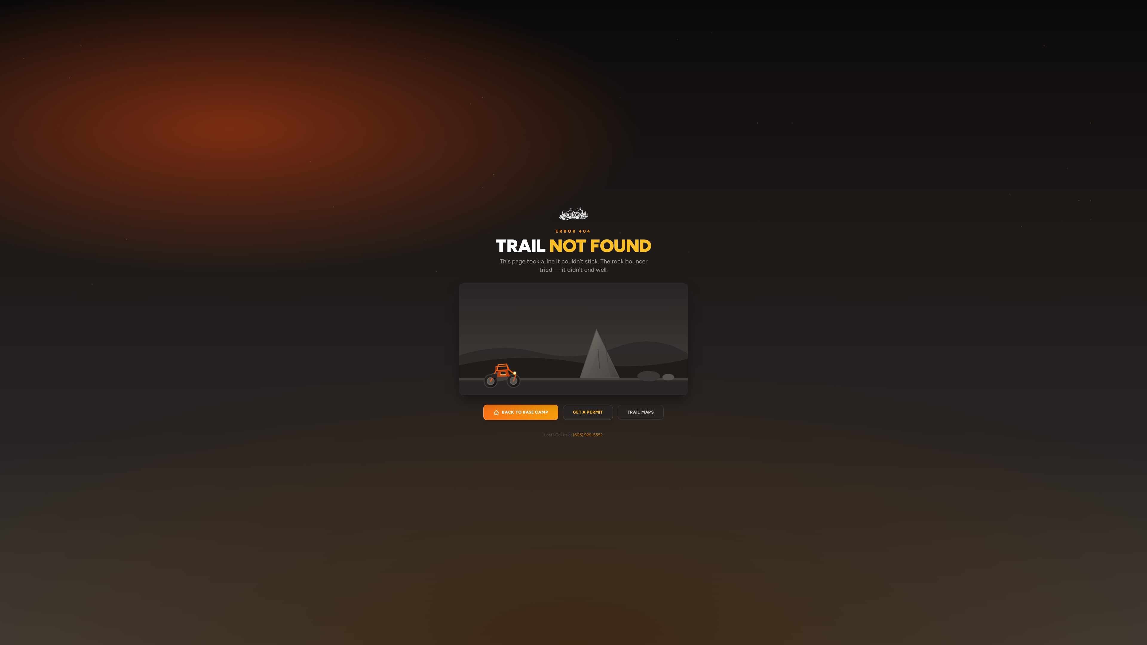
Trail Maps (641, 412)
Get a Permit (588, 412)
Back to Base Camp (525, 412)
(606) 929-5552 (588, 434)
